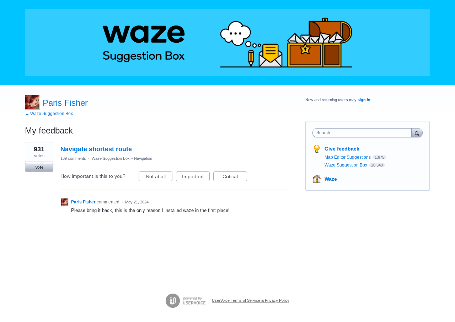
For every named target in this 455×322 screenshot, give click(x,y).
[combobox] (364, 132)
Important (196, 177)
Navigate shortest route (96, 149)
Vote (39, 167)
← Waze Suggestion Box (49, 113)
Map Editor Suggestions (348, 157)
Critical (235, 177)
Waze (331, 179)
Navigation (143, 158)
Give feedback (342, 149)
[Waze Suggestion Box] (227, 42)
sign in (364, 100)
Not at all (159, 177)
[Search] (417, 132)
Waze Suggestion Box (111, 158)
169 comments (73, 158)
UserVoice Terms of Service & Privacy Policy (250, 300)
